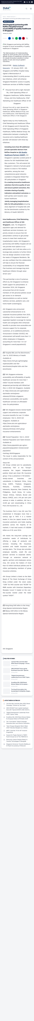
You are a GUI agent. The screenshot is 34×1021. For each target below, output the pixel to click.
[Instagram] (29, 2)
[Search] (26, 8)
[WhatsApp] (16, 38)
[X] (27, 2)
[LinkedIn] (32, 2)
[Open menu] (31, 8)
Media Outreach (11, 16)
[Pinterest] (23, 38)
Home (4, 16)
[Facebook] (24, 2)
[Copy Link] (27, 38)
